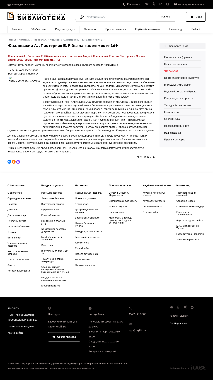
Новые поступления (175, 64)
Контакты (13, 308)
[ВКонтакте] (9, 162)
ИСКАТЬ (165, 16)
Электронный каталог (52, 198)
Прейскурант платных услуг (53, 221)
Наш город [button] (175, 29)
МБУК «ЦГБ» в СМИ (18, 259)
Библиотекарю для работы (123, 201)
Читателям (24, 39)
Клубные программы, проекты (154, 193)
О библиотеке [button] (38, 29)
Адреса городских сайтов (189, 220)
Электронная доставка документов (53, 230)
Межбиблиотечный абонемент (51, 238)
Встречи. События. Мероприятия (119, 193)
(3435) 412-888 (137, 314)
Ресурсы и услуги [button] (65, 29)
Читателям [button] (90, 29)
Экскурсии (47, 245)
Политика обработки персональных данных (22, 317)
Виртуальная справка (52, 204)
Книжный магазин (50, 215)
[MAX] (18, 162)
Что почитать (40, 39)
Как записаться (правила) (178, 57)
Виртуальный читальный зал (54, 251)
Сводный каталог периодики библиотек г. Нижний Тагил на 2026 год (55, 269)
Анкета (11, 265)
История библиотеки (18, 226)
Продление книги (50, 209)
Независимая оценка (18, 270)
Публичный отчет (16, 220)
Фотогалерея (14, 237)
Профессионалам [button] (115, 29)
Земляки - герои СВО (187, 239)
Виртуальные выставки (177, 84)
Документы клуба (152, 206)
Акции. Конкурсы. (118, 206)
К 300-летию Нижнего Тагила (187, 226)
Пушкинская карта (174, 139)
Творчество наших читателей (186, 193)
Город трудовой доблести (190, 234)
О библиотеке (14, 192)
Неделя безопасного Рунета (180, 91)
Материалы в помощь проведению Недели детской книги (120, 220)
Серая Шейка (172, 118)
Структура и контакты (19, 198)
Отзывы (11, 232)
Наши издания (172, 132)
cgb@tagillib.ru (137, 330)
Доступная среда (16, 215)
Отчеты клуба (150, 212)
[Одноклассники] (14, 162)
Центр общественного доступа (181, 77)
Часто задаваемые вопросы (17, 252)
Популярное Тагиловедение (184, 213)
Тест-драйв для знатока (177, 105)
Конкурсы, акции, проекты (179, 98)
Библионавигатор (50, 285)
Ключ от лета (171, 112)
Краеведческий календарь (190, 206)
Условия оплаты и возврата (17, 244)
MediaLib (196, 29)
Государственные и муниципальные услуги (53, 278)
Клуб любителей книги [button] (147, 29)
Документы (13, 209)
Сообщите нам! (178, 323)
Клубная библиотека (154, 201)
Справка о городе (185, 201)
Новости (12, 204)
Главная (17, 29)
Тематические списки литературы (52, 259)
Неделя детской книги (176, 125)
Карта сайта (15, 332)
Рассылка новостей (51, 192)
